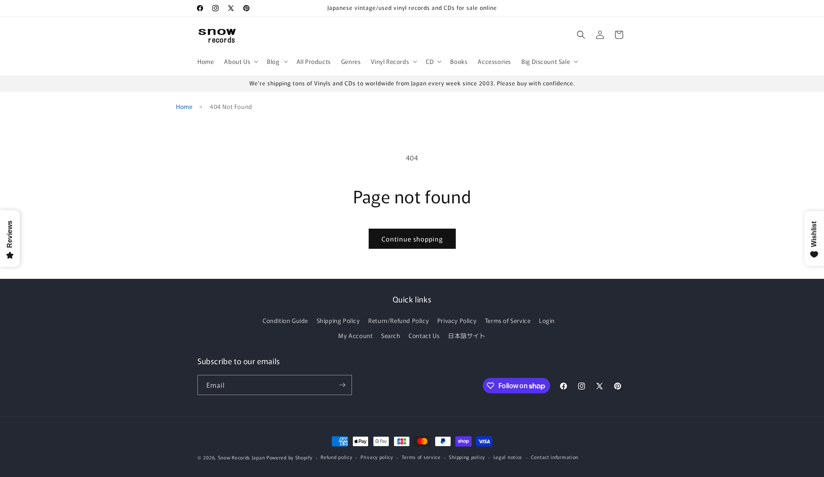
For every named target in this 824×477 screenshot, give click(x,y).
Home (184, 106)
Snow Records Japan (241, 457)
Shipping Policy (338, 320)
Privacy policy (376, 456)
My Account (355, 335)
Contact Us (424, 335)
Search (390, 335)
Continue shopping (412, 238)
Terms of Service (508, 320)
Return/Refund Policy (398, 320)
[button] (240, 61)
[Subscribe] (342, 385)
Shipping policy (467, 456)
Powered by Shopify (289, 457)
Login (547, 320)
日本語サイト (467, 335)
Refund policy (336, 456)
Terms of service (421, 456)
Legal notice (508, 456)
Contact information (555, 456)
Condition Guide (285, 320)
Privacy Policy (456, 320)
